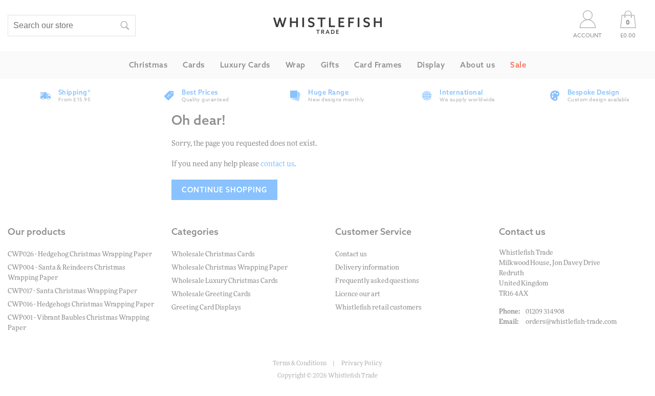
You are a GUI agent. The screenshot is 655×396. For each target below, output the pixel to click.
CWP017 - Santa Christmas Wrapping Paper (72, 291)
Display (431, 65)
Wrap (295, 65)
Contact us (351, 254)
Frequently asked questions (377, 281)
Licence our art (357, 294)
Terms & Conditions (299, 363)
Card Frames (378, 65)
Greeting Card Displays (206, 307)
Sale (518, 65)
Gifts (330, 65)
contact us (277, 164)
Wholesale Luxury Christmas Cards (224, 281)
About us (477, 65)
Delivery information (367, 268)
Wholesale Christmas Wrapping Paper (229, 268)
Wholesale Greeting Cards (211, 294)
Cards (194, 65)
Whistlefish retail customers (378, 307)
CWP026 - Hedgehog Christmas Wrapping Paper (80, 254)
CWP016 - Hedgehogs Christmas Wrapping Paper (81, 304)
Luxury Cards (245, 65)
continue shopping (224, 189)
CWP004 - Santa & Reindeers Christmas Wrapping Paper (66, 273)
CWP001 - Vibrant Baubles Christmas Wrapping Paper (78, 323)
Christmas (148, 65)
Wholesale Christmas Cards (213, 254)
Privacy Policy (361, 363)
